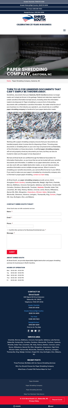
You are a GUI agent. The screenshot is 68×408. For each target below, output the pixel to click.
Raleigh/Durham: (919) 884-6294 (34, 12)
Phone (10, 223)
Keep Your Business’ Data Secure (34, 394)
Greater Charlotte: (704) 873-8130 (34, 1)
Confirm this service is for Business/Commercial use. (27, 230)
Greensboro (31, 192)
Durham (52, 194)
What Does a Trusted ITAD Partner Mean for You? (34, 369)
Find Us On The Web (34, 327)
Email (9, 217)
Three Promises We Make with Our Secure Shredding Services (34, 363)
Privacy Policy (34, 401)
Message (11, 233)
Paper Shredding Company (34, 385)
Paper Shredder (34, 381)
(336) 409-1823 (34, 319)
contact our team (39, 174)
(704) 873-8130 (34, 307)
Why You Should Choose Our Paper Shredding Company (34, 366)
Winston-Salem (41, 192)
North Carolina (20, 182)
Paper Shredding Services (34, 389)
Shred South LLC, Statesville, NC (37, 398)
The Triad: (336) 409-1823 (34, 8)
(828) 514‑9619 (34, 313)
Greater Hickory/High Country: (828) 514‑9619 (34, 5)
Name (9, 211)
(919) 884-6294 (34, 325)
